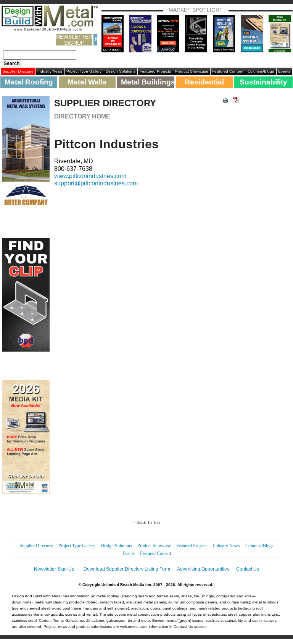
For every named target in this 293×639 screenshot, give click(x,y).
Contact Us (247, 569)
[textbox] (39, 55)
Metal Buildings (147, 82)
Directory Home (82, 116)
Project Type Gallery (83, 71)
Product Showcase (191, 71)
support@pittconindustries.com (96, 183)
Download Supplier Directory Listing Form (127, 569)
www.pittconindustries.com (90, 176)
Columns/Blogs (261, 71)
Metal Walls (87, 82)
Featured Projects (155, 71)
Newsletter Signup (74, 39)
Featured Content (227, 71)
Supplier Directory (17, 71)
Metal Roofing (29, 82)
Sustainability (263, 82)
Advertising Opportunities (203, 569)
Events (284, 71)
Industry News (49, 71)
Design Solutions (120, 71)
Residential (204, 82)
